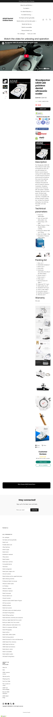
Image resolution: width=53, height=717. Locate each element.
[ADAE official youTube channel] (42, 133)
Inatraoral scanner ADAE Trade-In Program (12, 600)
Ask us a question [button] (43, 465)
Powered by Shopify (26, 712)
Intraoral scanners (7, 598)
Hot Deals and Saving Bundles (26, 18)
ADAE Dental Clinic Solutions (9, 642)
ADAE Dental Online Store (8, 19)
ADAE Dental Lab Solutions (9, 647)
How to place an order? (6, 684)
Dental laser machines (8, 561)
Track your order (31, 33)
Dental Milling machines (8, 615)
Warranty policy (6, 676)
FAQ (4, 670)
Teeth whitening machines (8, 578)
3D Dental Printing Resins (8, 612)
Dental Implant (6, 559)
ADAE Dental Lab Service (8, 644)
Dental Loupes (6, 549)
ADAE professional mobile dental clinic (12, 625)
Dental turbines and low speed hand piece (12, 576)
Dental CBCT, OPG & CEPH (9, 634)
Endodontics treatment (8, 554)
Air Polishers (5, 586)
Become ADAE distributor (6, 692)
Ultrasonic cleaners (7, 588)
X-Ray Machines (6, 547)
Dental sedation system (8, 654)
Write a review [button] (43, 462)
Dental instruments (7, 593)
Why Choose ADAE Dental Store (26, 484)
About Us (5, 667)
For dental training (26, 15)
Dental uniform (6, 632)
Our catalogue (21, 33)
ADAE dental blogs (5, 696)
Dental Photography (7, 629)
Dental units (5, 542)
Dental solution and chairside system (26, 21)
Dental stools (6, 552)
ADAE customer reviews (6, 673)
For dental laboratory (26, 11)
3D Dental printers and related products (12, 610)
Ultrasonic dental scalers (8, 583)
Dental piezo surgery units (8, 571)
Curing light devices (7, 564)
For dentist (26, 8)
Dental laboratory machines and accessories (13, 617)
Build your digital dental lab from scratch (12, 620)
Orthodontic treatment (8, 591)
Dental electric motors (8, 649)
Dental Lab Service (27, 24)
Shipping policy (6, 679)
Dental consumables (27, 27)
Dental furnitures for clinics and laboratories (13, 639)
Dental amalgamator (7, 569)
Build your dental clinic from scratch (11, 622)
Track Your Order (6, 681)
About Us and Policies (26, 5)
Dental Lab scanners (7, 608)
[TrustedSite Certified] (39, 113)
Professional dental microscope (10, 581)
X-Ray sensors (6, 557)
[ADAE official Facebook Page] (42, 129)
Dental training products (8, 637)
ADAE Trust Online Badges (6, 688)
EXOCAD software (7, 605)
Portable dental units (7, 544)
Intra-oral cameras (7, 574)
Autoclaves (5, 566)
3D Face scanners (7, 603)
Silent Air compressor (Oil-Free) (10, 627)
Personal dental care (27, 30)
